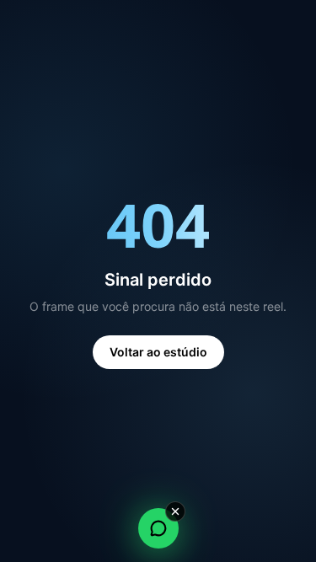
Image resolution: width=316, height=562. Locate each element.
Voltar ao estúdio (158, 352)
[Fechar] (175, 511)
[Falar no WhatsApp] (158, 528)
